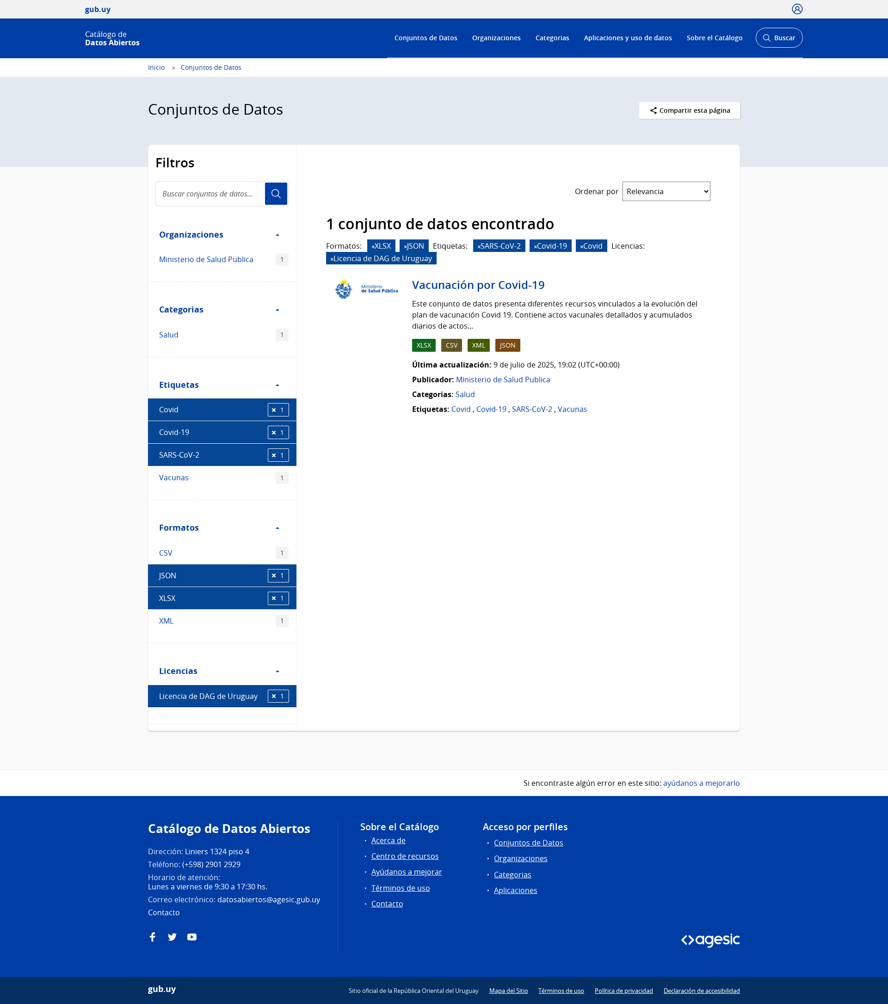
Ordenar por (597, 191)
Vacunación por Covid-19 (478, 284)
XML (221, 621)
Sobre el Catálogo (715, 37)
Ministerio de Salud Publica (221, 259)
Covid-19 (221, 432)
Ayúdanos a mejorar (406, 872)
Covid (221, 409)
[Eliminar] (373, 246)
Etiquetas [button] (179, 385)
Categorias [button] (181, 309)
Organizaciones (496, 37)
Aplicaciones (515, 890)
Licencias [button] (178, 671)
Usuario (276, 194)
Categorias (552, 37)
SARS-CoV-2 (221, 455)
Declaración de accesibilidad (702, 990)
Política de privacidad (624, 990)
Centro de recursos (405, 856)
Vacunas (221, 477)
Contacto (387, 904)
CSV (221, 553)
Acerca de (388, 840)
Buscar (779, 40)
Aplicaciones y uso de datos (628, 37)
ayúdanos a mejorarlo (701, 783)
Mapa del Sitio (508, 990)
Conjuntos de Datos (426, 37)
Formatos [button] (179, 527)
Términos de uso (400, 888)
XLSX (221, 598)
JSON (221, 575)
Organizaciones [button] (191, 234)
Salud (221, 335)
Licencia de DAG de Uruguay (221, 696)
